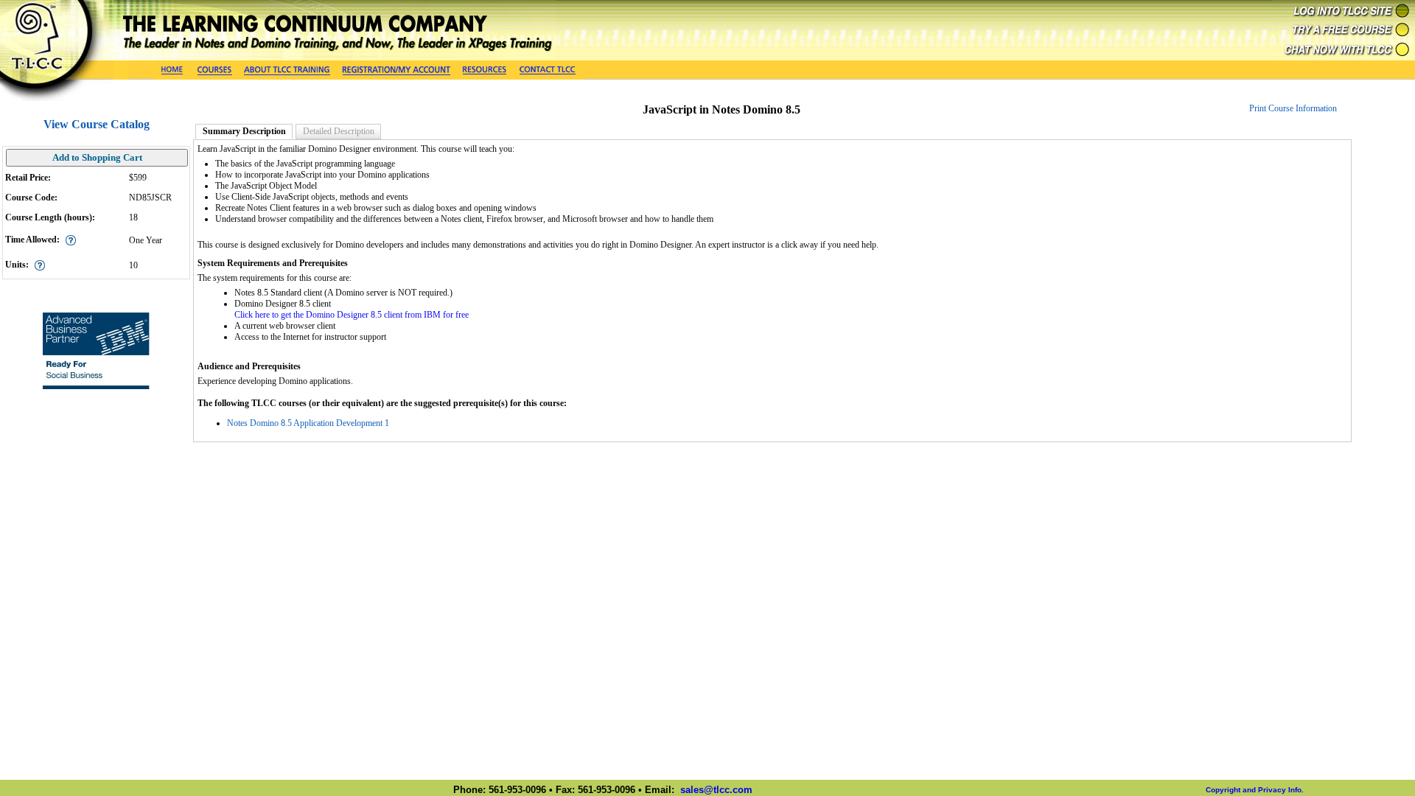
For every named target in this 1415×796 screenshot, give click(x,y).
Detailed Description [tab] (338, 131)
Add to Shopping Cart (97, 157)
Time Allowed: (32, 239)
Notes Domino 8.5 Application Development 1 (308, 423)
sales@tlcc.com (716, 789)
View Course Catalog (96, 124)
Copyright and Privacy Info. (1255, 790)
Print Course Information (1293, 108)
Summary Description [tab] (244, 131)
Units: (17, 264)
